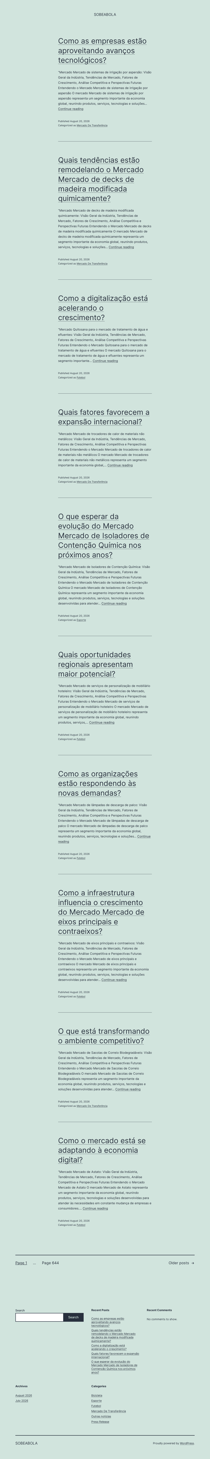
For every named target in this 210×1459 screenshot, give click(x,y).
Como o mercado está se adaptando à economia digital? (102, 1150)
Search (20, 1310)
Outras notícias (101, 1416)
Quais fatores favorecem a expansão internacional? (115, 1355)
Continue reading (70, 109)
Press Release (100, 1421)
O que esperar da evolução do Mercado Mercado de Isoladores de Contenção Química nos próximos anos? (103, 535)
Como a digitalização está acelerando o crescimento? (103, 308)
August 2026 (23, 1395)
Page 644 (50, 1263)
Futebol (81, 377)
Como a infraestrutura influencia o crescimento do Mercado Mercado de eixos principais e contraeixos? (101, 912)
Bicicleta (96, 1395)
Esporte (81, 619)
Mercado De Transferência (92, 125)
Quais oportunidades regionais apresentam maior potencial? (95, 664)
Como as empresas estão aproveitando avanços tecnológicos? (102, 50)
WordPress (187, 1443)
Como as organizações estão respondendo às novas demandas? (98, 783)
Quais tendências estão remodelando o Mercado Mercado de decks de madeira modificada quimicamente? (101, 179)
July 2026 (21, 1400)
